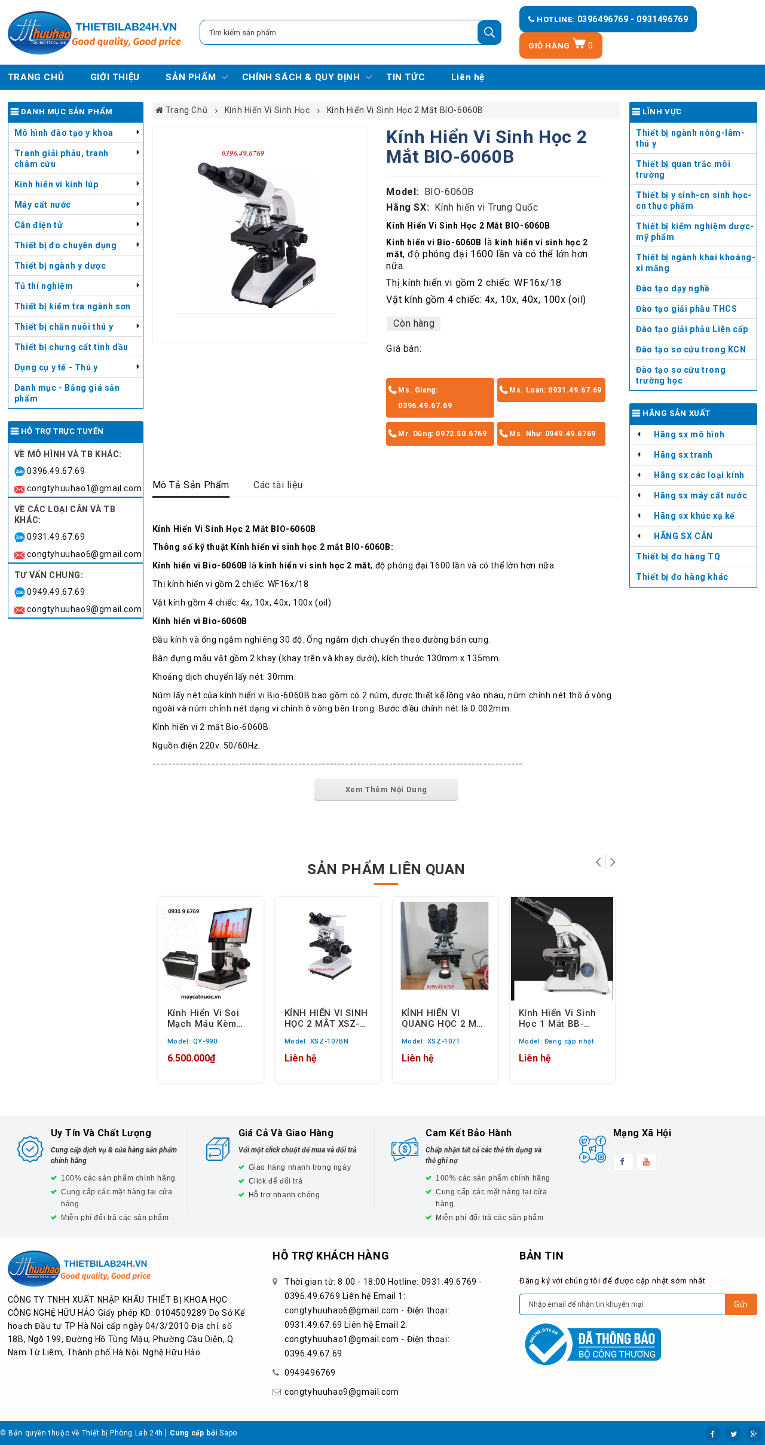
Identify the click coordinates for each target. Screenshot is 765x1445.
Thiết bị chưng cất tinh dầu (71, 347)
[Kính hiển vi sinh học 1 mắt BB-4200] (562, 949)
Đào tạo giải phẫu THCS (686, 309)
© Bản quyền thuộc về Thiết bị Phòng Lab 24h (81, 1433)
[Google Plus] (754, 1433)
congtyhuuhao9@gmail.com (84, 609)
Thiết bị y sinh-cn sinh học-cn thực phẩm (694, 200)
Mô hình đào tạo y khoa (64, 133)
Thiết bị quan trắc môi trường (683, 169)
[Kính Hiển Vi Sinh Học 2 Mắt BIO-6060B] (260, 235)
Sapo (228, 1433)
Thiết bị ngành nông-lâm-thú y (690, 138)
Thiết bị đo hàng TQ (678, 556)
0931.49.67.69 (56, 537)
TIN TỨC (405, 77)
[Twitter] (733, 1433)
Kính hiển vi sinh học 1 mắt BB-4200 (557, 1018)
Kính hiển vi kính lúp (56, 184)
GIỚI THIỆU (115, 77)
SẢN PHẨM (191, 77)
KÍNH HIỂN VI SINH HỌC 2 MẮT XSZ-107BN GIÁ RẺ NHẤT (326, 1018)
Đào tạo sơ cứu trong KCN (691, 349)
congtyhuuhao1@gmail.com (84, 488)
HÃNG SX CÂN (683, 536)
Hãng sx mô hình (689, 434)
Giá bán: (403, 348)
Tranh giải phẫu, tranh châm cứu (61, 158)
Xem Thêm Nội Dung (386, 789)
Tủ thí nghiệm (44, 286)
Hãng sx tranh (683, 455)
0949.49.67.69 (56, 592)
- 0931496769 (659, 19)
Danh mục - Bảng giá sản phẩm (67, 393)
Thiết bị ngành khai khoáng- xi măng (695, 263)
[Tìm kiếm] (489, 32)
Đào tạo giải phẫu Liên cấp (692, 329)
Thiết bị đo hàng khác (682, 577)
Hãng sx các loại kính (699, 475)
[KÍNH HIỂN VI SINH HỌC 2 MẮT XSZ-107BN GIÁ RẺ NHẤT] (328, 949)
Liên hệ (468, 77)
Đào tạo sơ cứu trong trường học (681, 375)
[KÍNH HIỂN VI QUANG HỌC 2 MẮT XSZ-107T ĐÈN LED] (445, 949)
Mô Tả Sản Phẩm (191, 485)
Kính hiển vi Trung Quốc (486, 207)
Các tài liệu (277, 485)
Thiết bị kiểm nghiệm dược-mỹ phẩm (695, 231)
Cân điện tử (38, 225)
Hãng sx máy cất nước (700, 495)
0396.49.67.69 (56, 471)
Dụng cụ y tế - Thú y (56, 367)
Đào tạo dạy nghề (673, 288)
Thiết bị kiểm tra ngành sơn (72, 306)
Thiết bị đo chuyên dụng (65, 245)
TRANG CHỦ (36, 77)
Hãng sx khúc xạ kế (694, 516)
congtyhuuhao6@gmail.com (84, 554)
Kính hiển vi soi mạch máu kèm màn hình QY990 (205, 1018)
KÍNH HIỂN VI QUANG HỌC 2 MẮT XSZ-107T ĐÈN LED (445, 1018)
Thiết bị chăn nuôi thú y (63, 326)
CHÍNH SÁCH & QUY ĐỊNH (301, 77)
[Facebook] (713, 1433)
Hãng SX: (407, 207)
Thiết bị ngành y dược (60, 265)
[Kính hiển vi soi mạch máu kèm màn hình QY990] (211, 949)
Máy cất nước (42, 204)
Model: (402, 191)
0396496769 (604, 19)
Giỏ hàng (560, 45)
